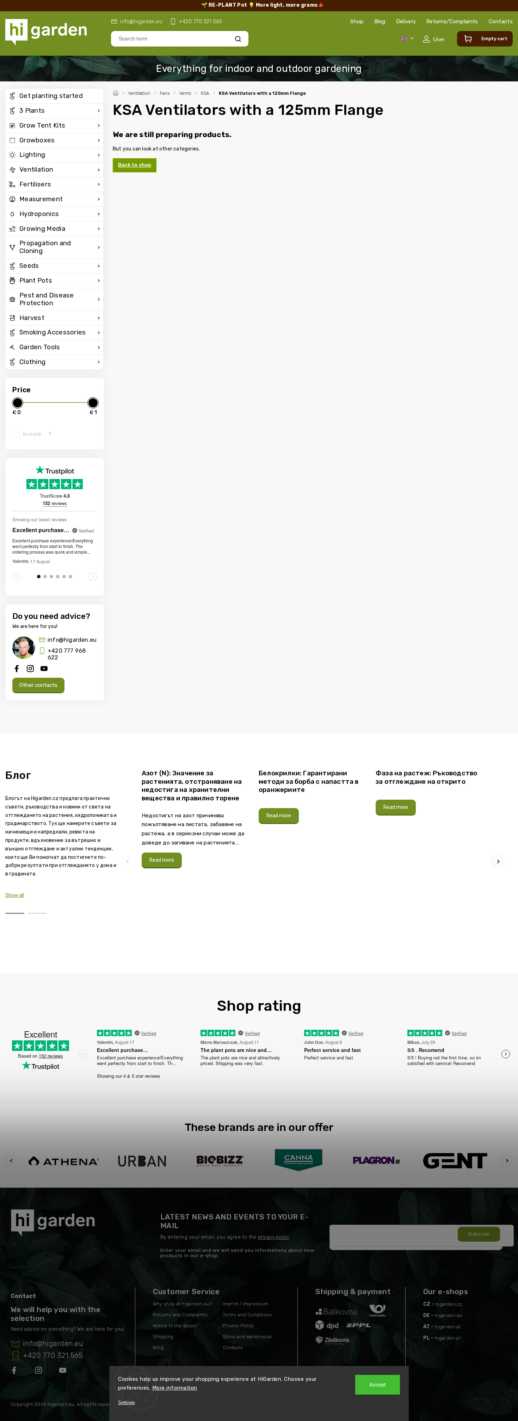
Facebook (15, 1372)
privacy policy (273, 1237)
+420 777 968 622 (67, 654)
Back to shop (134, 165)
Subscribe (479, 1234)
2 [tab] (37, 913)
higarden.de (448, 1315)
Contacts (501, 21)
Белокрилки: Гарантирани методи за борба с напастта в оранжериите (309, 781)
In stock (37, 434)
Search (238, 39)
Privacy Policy (238, 1325)
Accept (377, 1385)
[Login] (433, 39)
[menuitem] (54, 96)
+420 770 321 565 (53, 1355)
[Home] (117, 92)
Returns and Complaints (180, 1314)
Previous (128, 861)
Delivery (406, 21)
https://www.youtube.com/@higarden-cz (65, 1372)
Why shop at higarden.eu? (182, 1303)
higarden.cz (448, 1304)
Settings (126, 1402)
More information (174, 1388)
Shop (356, 21)
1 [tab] (14, 913)
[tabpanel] (196, 818)
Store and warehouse (247, 1336)
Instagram (39, 1372)
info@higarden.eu (72, 639)
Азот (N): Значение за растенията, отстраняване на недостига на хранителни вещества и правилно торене (192, 785)
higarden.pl (448, 1338)
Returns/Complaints (452, 21)
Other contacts (38, 685)
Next (499, 861)
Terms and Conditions (247, 1314)
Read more (161, 860)
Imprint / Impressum (246, 1303)
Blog (380, 21)
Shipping (163, 1336)
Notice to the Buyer (175, 1325)
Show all (14, 895)
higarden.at (448, 1326)
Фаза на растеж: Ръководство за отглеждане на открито (426, 777)
